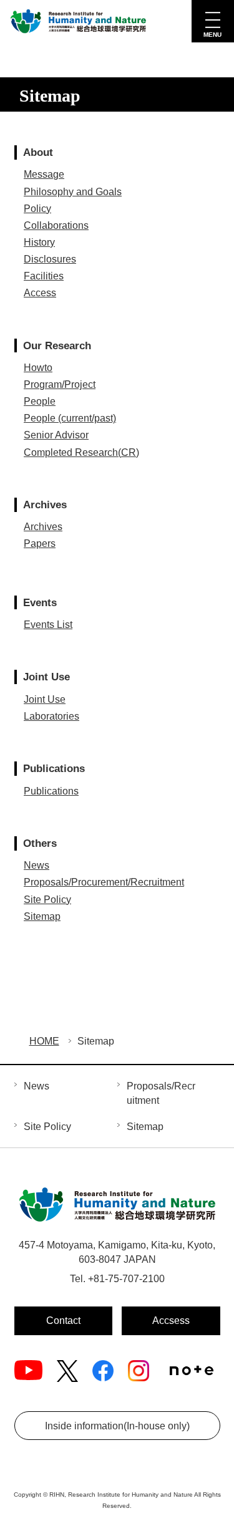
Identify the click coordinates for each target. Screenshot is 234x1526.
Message (44, 174)
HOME (44, 1041)
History (39, 242)
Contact (63, 1320)
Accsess (171, 1320)
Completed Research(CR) (81, 452)
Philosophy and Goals (73, 191)
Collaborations (56, 225)
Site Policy (47, 899)
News (36, 865)
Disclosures (50, 259)
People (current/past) (70, 418)
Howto (38, 367)
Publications (51, 791)
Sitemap (42, 916)
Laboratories (51, 716)
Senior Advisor (56, 435)
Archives (43, 526)
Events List (48, 624)
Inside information (117, 1426)
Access (40, 292)
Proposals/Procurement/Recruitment (104, 882)
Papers (40, 543)
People (40, 401)
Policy (37, 208)
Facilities (44, 276)
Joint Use (45, 699)
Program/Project (59, 384)
